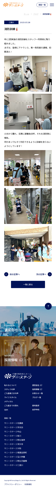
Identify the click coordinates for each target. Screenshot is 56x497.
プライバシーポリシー (13, 484)
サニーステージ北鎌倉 (13, 423)
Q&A (6, 409)
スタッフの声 (9, 389)
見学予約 (35, 409)
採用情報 (35, 389)
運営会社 (35, 385)
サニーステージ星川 (12, 435)
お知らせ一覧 (37, 393)
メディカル (8, 401)
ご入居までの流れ (11, 405)
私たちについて (10, 385)
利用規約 (28, 484)
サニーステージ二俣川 (13, 465)
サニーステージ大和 (12, 448)
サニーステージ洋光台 (13, 427)
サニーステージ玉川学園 (14, 456)
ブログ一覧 (36, 397)
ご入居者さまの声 (11, 393)
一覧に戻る (28, 284)
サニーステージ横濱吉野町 (15, 452)
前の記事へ (15, 274)
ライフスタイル (10, 397)
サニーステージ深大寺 (13, 444)
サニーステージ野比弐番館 (15, 460)
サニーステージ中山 (12, 431)
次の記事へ (41, 274)
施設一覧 (42, 4)
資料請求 (35, 405)
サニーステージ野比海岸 (14, 439)
